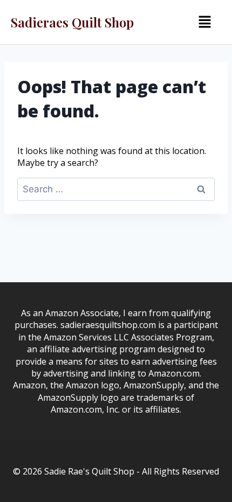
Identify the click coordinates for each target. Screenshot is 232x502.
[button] (204, 22)
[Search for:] (116, 189)
